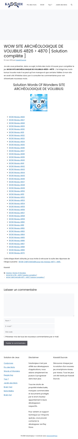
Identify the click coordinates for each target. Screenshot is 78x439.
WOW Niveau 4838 (17, 154)
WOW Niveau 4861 (16, 225)
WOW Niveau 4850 (17, 191)
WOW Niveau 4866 (17, 240)
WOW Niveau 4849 (17, 188)
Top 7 (50, 5)
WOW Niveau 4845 (17, 175)
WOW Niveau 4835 (17, 144)
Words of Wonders (12, 371)
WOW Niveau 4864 (17, 234)
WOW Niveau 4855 (17, 206)
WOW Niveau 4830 (17, 129)
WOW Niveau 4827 (17, 120)
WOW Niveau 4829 (17, 126)
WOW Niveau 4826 (17, 117)
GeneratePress (52, 436)
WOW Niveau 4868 (17, 247)
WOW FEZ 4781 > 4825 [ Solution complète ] (21, 275)
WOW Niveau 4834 (17, 141)
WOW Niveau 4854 (17, 203)
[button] (71, 5)
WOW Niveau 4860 (17, 222)
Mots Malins (9, 391)
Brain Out (8, 395)
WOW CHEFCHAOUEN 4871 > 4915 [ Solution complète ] (25, 277)
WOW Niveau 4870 (17, 253)
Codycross (8, 363)
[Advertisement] (39, 24)
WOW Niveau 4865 (17, 237)
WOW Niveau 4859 (17, 219)
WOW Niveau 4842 (17, 166)
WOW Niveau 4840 (17, 160)
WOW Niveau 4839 (17, 157)
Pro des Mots (9, 367)
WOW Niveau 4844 (17, 172)
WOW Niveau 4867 (17, 244)
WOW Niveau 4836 (17, 148)
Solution (9, 273)
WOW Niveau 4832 (17, 135)
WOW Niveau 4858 (17, 216)
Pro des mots (31, 5)
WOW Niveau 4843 (17, 169)
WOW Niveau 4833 (17, 138)
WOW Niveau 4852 (17, 197)
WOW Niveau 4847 (17, 182)
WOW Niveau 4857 (17, 213)
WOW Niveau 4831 (16, 132)
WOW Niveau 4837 (17, 151)
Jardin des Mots (61, 5)
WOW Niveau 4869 (17, 250)
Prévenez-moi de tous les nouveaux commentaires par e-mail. (32, 336)
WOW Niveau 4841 (16, 163)
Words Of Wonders (19, 273)
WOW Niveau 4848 (17, 185)
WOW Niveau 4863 (17, 231)
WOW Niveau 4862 (17, 228)
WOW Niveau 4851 (16, 194)
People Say (8, 375)
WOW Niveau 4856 (17, 209)
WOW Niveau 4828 (17, 123)
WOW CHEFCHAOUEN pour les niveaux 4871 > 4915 (40, 262)
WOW (42, 5)
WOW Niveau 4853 (17, 200)
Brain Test (8, 387)
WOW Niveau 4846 (17, 179)
